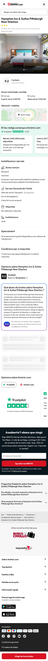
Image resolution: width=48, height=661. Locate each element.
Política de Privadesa (19, 471)
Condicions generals (10, 642)
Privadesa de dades (10, 647)
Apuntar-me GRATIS (24, 463)
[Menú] (4, 4)
